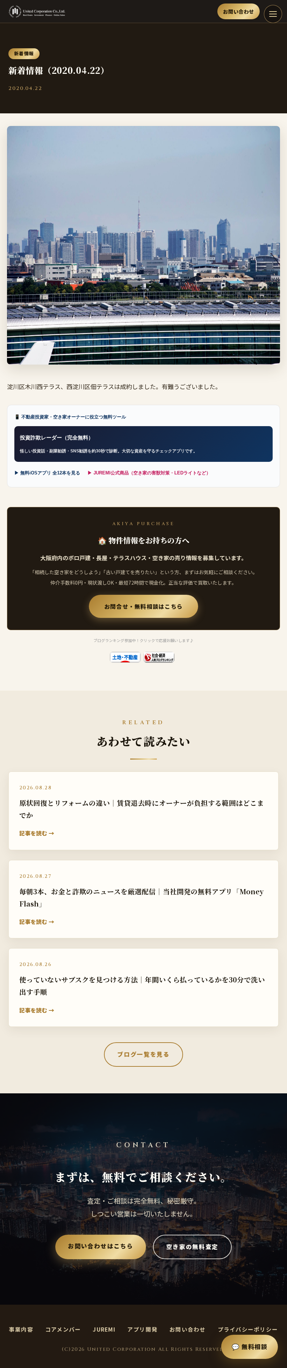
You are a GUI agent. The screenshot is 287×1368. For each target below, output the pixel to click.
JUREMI (104, 1329)
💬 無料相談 (249, 1346)
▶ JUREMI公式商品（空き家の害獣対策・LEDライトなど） (149, 472)
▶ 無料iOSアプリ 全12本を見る (47, 472)
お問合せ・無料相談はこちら (143, 606)
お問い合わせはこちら (100, 1246)
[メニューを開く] (273, 14)
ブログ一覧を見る (143, 1054)
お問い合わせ (238, 11)
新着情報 (24, 53)
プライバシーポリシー (248, 1329)
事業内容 (21, 1329)
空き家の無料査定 (192, 1246)
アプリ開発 (142, 1329)
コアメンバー (63, 1329)
